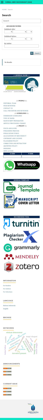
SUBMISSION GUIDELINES (12, 116)
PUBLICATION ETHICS (11, 133)
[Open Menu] (2, 2)
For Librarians (7, 292)
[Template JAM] (21, 193)
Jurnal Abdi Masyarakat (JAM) (18, 2)
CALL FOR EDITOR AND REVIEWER (15, 111)
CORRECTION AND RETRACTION (14, 143)
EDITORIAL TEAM (9, 103)
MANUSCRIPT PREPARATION (13, 121)
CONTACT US (8, 108)
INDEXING (7, 148)
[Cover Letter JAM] (21, 208)
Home (4, 9)
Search (37, 53)
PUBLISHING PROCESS (11, 131)
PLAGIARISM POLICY (10, 141)
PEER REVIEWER (9, 106)
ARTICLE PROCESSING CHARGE (14, 123)
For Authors (7, 289)
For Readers (7, 285)
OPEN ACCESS (8, 151)
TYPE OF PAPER (8, 118)
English (5, 309)
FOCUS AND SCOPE (10, 128)
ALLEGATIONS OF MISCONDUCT (14, 136)
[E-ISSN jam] (12, 156)
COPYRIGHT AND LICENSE (12, 138)
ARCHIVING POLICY (10, 146)
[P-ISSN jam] (30, 156)
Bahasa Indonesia (9, 305)
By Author (7, 43)
